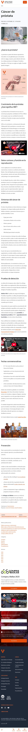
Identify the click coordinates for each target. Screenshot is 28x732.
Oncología (3, 686)
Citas (25, 2)
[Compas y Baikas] (9, 698)
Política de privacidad (6, 670)
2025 (2, 553)
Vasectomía (17, 672)
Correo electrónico (5, 618)
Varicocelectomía (19, 669)
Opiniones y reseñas (5, 665)
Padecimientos (10, 506)
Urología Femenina (5, 681)
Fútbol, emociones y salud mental (8, 525)
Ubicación (19, 730)
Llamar (13, 730)
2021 (2, 560)
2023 (2, 557)
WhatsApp (24, 730)
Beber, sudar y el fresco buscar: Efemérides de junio (12, 527)
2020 (2, 562)
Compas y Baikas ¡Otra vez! (7, 533)
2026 (2, 552)
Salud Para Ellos (22, 417)
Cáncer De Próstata (10, 507)
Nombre (3, 625)
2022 (2, 558)
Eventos (3, 541)
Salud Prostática (18, 507)
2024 (2, 555)
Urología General (5, 678)
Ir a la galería (14, 588)
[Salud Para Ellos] (2, 697)
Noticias (3, 542)
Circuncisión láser (19, 659)
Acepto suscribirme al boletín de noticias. (11, 632)
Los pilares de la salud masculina (8, 532)
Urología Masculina (5, 683)
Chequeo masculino (5, 668)
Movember (4, 392)
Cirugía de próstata (19, 662)
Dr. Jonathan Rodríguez (6, 662)
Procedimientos (4, 546)
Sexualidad (3, 689)
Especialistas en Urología (6, 659)
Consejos (3, 539)
